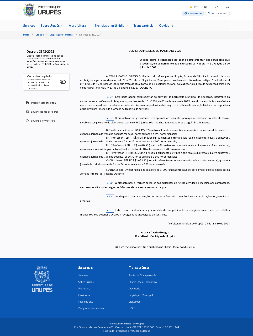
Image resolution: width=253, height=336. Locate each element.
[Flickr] (227, 7)
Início (26, 34)
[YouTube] (222, 7)
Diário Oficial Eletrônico (143, 281)
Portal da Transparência (142, 275)
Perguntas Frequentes (91, 308)
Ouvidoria (166, 25)
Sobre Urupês (86, 281)
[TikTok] (216, 7)
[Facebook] (211, 7)
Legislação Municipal (61, 34)
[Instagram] (205, 7)
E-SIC (132, 308)
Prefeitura (84, 288)
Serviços (29, 25)
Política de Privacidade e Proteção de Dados (126, 330)
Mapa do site (85, 301)
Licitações (134, 301)
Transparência (143, 25)
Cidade (39, 34)
